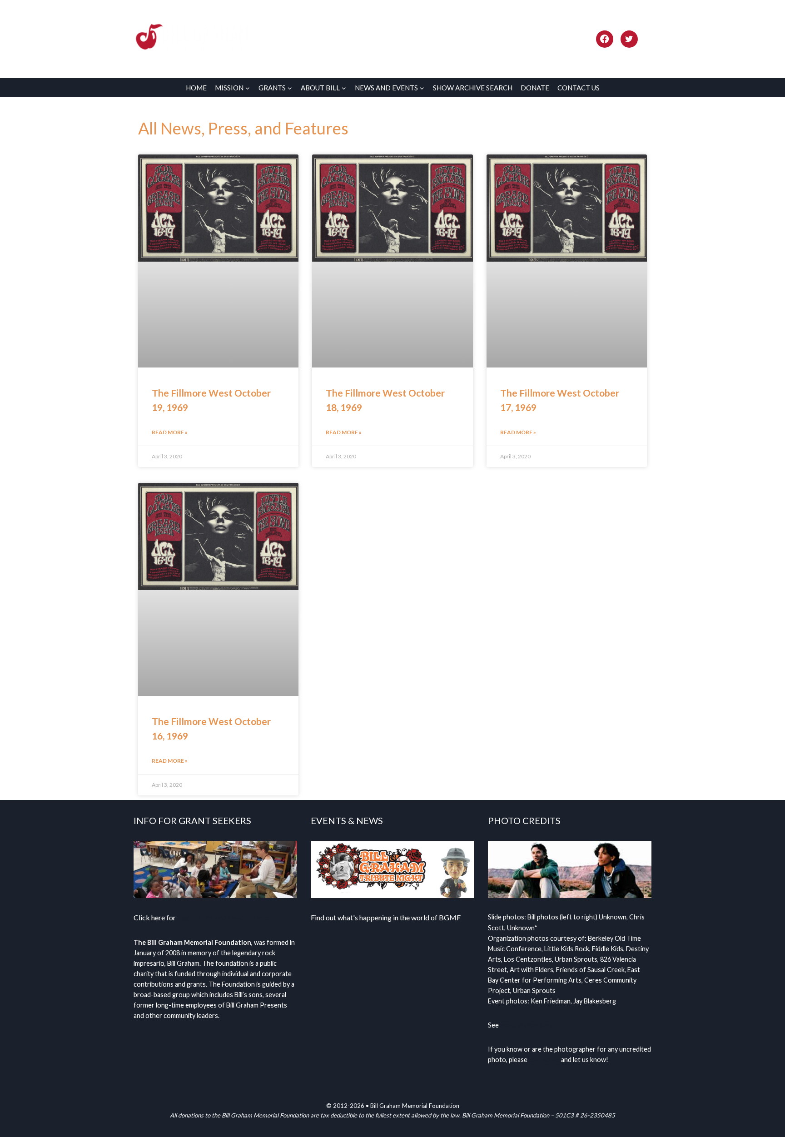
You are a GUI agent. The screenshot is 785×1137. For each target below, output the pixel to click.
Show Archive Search (472, 88)
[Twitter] (629, 39)
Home (196, 88)
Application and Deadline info (223, 917)
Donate (535, 88)
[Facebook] (604, 39)
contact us (544, 1059)
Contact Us (578, 88)
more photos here (526, 1025)
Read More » (170, 432)
